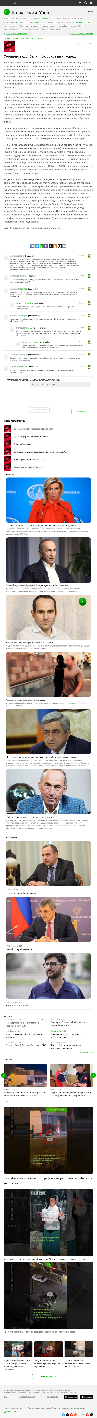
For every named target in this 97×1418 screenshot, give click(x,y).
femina (23, 316)
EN (9, 2)
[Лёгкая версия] (15, 3)
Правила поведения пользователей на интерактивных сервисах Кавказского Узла (57, 1408)
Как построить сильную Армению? (29, 467)
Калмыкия (52, 22)
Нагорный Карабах (11, 26)
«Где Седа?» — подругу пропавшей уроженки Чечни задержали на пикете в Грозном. (46, 1258)
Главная (7, 38)
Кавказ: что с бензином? (16, 34)
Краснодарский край (83, 22)
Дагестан (14, 22)
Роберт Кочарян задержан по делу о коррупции (29, 816)
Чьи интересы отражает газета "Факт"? (30, 459)
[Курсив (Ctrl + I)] (37, 384)
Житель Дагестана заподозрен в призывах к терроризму (66, 1047)
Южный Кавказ (48, 30)
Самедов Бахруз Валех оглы (19, 1005)
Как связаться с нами (27, 1397)
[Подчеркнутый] (42, 384)
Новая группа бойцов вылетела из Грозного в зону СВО (22, 1024)
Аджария (15, 18)
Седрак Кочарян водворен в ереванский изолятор (30, 642)
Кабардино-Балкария (38, 22)
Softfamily (24, 276)
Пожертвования (52, 1397)
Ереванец (39, 38)
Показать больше (49, 1376)
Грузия (6, 22)
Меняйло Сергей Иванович (19, 949)
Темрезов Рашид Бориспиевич (21, 892)
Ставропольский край (12, 30)
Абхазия (7, 18)
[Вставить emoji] (54, 384)
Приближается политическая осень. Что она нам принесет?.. (40, 451)
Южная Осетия (34, 30)
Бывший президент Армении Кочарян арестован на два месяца (37, 585)
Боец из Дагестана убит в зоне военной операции (25, 1035)
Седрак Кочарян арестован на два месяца (26, 699)
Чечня (24, 30)
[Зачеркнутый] (47, 384)
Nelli (22, 256)
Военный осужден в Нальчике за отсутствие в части (66, 1035)
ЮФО (58, 30)
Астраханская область (58, 18)
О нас (5, 1397)
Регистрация (40, 410)
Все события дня (85, 1052)
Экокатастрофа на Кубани (82, 34)
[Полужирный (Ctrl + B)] (32, 384)
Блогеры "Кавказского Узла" (23, 38)
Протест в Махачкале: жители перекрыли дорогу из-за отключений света (39, 1331)
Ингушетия (24, 22)
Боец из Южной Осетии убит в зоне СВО (26, 1045)
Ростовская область (47, 26)
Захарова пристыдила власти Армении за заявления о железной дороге (41, 525)
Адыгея (24, 18)
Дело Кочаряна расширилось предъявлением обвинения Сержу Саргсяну (42, 756)
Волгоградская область (77, 18)
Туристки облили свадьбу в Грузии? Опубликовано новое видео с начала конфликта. (17, 1365)
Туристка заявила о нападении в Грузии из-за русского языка (77, 1363)
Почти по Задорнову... (23, 444)
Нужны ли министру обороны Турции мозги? (33, 428)
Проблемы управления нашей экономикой (32, 436)
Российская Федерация (29, 26)
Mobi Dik (24, 289)
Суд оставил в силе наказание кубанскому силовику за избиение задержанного (70, 1094)
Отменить (81, 411)
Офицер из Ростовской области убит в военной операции (69, 1024)
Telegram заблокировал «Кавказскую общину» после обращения (48, 1363)
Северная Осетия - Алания (66, 26)
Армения (44, 18)
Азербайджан (34, 18)
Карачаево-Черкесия (66, 22)
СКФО (80, 26)
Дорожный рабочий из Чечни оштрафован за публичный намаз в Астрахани (24, 1094)
